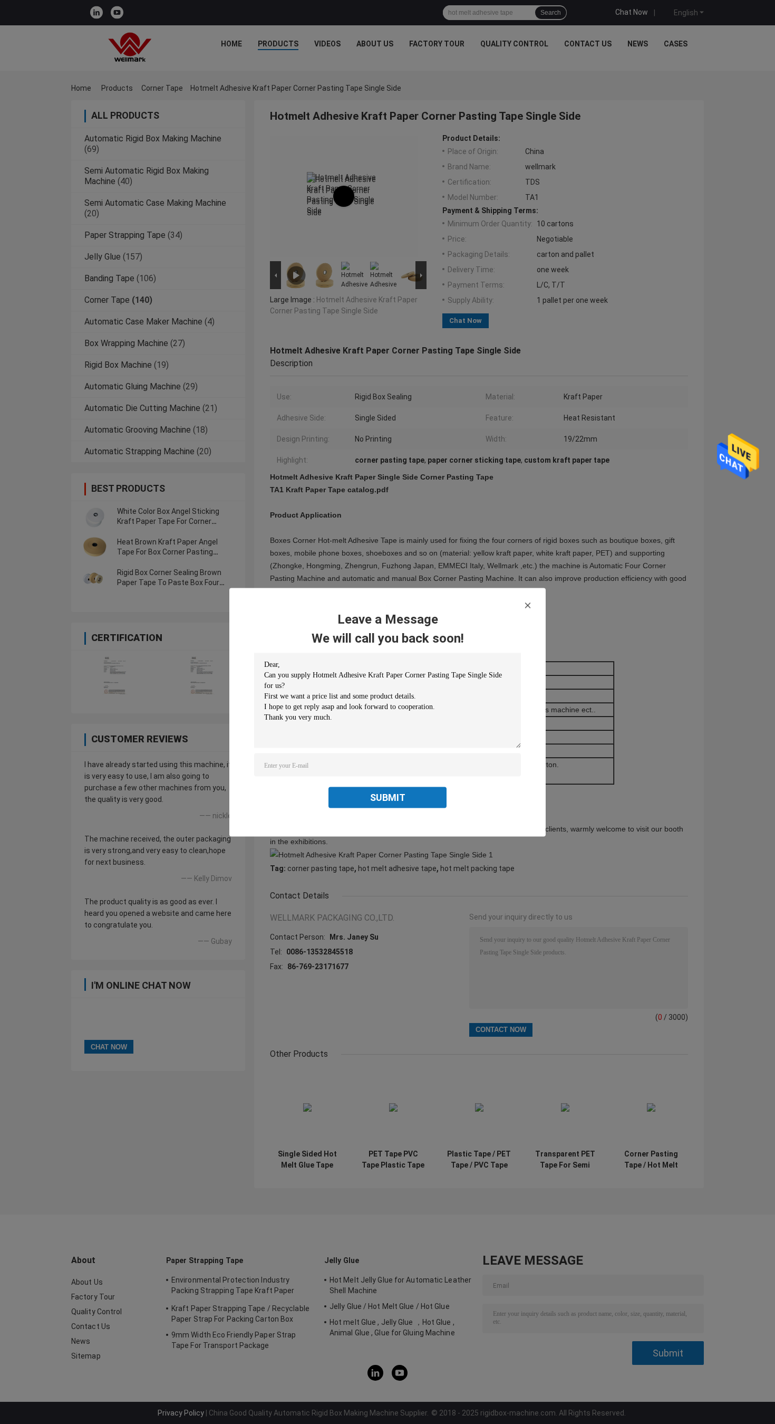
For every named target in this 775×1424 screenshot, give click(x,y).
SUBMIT (387, 796)
